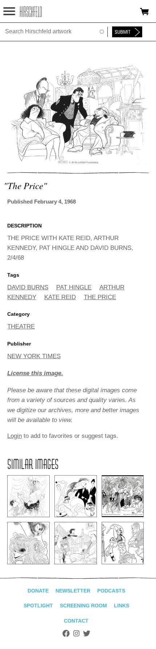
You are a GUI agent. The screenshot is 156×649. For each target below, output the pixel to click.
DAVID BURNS (27, 287)
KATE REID (60, 297)
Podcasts (111, 591)
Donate (38, 591)
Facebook (66, 633)
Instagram (76, 633)
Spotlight (38, 605)
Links (121, 605)
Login (14, 435)
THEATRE (21, 326)
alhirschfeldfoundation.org (31, 11)
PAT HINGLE (73, 287)
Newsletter (73, 591)
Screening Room (83, 605)
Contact (76, 621)
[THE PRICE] (78, 162)
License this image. (35, 373)
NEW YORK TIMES (34, 356)
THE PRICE (100, 297)
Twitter (86, 633)
